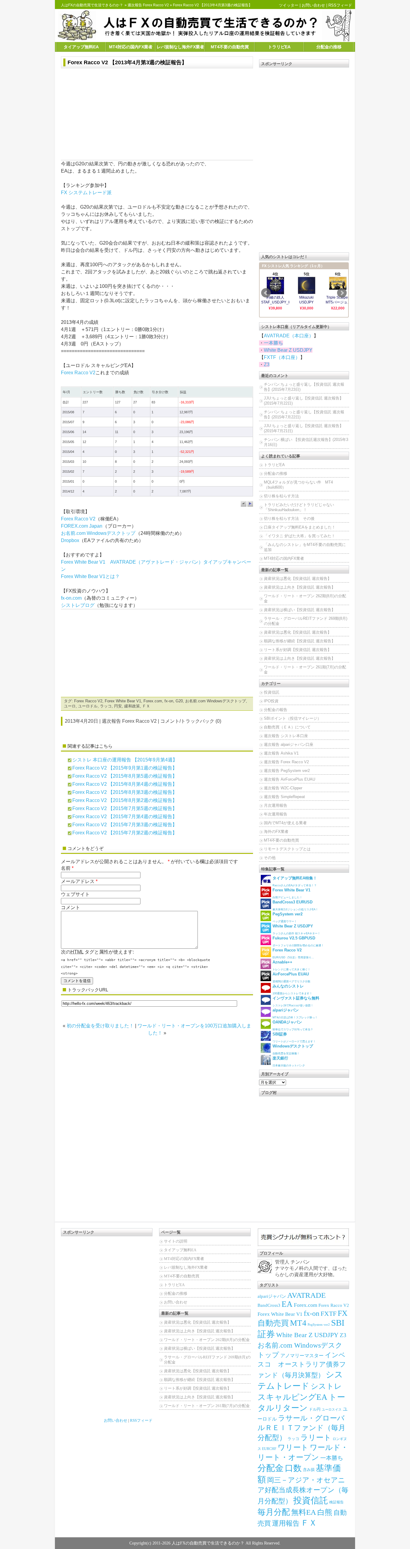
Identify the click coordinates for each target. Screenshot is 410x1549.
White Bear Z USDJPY (288, 350)
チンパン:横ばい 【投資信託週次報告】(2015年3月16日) (306, 442)
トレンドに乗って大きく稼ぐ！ (291, 965)
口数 (293, 1468)
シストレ (326, 1386)
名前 (66, 868)
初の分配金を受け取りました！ (100, 1025)
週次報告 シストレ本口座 (286, 736)
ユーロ (70, 706)
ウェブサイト (75, 894)
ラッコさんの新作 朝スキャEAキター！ (296, 929)
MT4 (298, 1322)
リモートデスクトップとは (287, 849)
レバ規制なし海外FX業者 (180, 46)
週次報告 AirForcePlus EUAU (289, 779)
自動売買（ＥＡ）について (287, 727)
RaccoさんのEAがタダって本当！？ (295, 881)
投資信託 (271, 692)
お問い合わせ (313, 5)
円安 (118, 706)
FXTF (328, 1313)
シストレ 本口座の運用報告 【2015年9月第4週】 (124, 759)
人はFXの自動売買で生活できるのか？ (92, 5)
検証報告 (336, 1502)
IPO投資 (271, 701)
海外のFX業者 (276, 831)
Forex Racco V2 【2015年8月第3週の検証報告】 (124, 792)
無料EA (303, 1512)
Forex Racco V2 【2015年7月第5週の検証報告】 (124, 808)
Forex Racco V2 (78, 372)
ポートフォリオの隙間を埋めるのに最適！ (298, 941)
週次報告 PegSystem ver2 (287, 770)
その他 (270, 857)
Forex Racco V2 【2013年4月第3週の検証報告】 (127, 62)
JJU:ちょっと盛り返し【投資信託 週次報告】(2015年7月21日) (303, 428)
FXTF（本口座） (282, 357)
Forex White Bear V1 (123, 701)
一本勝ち (273, 342)
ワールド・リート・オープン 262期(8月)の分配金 (305, 598)
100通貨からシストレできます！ (292, 989)
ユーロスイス (332, 1409)
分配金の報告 (275, 709)
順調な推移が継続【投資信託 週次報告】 (299, 641)
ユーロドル (88, 706)
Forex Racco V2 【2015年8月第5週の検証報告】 (124, 776)
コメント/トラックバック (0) (190, 721)
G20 (179, 701)
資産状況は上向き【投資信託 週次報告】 (299, 587)
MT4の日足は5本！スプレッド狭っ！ (295, 1013)
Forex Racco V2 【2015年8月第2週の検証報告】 (124, 800)
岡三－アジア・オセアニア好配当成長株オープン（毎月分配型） (303, 1490)
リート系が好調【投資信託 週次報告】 (297, 649)
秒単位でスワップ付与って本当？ (293, 1025)
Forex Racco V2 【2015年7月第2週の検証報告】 (124, 832)
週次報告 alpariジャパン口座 (288, 744)
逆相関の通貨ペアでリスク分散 (291, 977)
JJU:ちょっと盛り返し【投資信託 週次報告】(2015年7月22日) (303, 400)
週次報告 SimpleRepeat (284, 796)
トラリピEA (279, 46)
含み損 (309, 1470)
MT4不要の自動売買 (230, 46)
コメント (70, 907)
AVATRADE (306, 1295)
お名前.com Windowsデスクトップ (98, 533)
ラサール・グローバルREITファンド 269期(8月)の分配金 (305, 621)
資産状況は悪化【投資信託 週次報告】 (297, 578)
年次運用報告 (275, 814)
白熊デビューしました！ (291, 893)
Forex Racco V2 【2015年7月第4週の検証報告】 (124, 816)
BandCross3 (269, 1305)
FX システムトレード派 (86, 192)
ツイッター (288, 5)
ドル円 (315, 1409)
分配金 (271, 1468)
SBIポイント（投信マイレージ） (292, 718)
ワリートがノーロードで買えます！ (294, 1037)
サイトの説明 (175, 1241)
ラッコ (106, 706)
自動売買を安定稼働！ (293, 1049)
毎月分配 (274, 1512)
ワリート (293, 1447)
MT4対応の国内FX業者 (130, 46)
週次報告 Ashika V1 (281, 753)
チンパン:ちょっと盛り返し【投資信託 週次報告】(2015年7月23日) (304, 387)
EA (287, 1304)
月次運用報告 (275, 805)
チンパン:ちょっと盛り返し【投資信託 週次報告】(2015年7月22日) (304, 414)
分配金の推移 (329, 46)
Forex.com (152, 701)
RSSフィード (340, 5)
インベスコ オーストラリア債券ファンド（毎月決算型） (302, 1365)
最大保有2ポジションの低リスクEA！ (295, 905)
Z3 (267, 364)
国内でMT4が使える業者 (285, 823)
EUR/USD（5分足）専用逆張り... (293, 953)
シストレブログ (78, 605)
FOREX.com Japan (81, 526)
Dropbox (70, 540)
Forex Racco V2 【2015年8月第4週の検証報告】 (124, 784)
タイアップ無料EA (81, 46)
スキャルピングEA (292, 1397)
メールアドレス (78, 881)
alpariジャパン (272, 1296)
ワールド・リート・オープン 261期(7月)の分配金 (305, 669)
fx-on (168, 701)
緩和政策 (132, 706)
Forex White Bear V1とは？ (90, 576)
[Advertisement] (157, 115)
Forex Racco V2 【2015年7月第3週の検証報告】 (124, 824)
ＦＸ (146, 706)
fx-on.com (71, 598)
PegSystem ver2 (319, 1324)
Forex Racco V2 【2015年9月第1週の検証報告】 (124, 767)
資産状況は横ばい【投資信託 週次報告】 (299, 609)
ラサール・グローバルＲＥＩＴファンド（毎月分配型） (301, 1428)
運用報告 (286, 1523)
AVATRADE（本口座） (289, 335)
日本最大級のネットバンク (289, 1061)
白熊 (324, 1512)
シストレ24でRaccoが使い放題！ (296, 1001)
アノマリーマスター (302, 1355)
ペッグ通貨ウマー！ (288, 917)
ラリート (315, 1437)
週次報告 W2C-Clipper (283, 788)
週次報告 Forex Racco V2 (148, 5)
